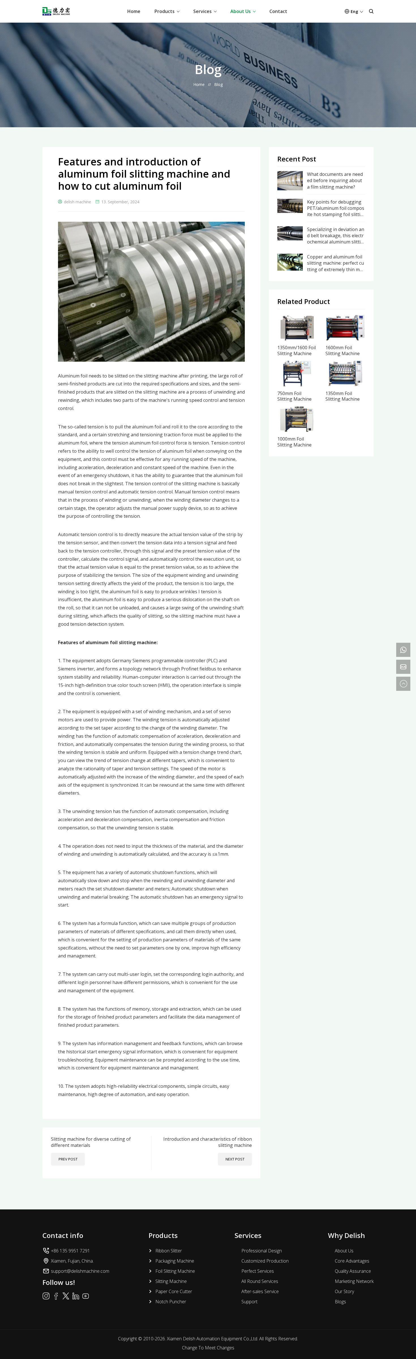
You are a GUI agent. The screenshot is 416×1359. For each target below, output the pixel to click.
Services (202, 11)
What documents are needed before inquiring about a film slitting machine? (335, 180)
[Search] (371, 11)
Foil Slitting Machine (175, 1271)
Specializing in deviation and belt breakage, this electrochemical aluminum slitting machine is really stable (335, 235)
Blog (218, 84)
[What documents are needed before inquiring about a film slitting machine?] (290, 174)
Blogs (340, 1301)
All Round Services (259, 1281)
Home (133, 11)
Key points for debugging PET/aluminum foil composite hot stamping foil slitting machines (335, 208)
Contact (278, 11)
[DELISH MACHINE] (56, 11)
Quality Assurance (353, 1271)
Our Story (344, 1291)
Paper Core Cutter (173, 1291)
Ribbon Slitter (168, 1251)
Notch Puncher (170, 1301)
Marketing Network (354, 1281)
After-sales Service (260, 1291)
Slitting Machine (171, 1281)
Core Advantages (352, 1261)
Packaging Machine (174, 1261)
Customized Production (265, 1261)
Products (165, 11)
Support (249, 1301)
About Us (240, 11)
